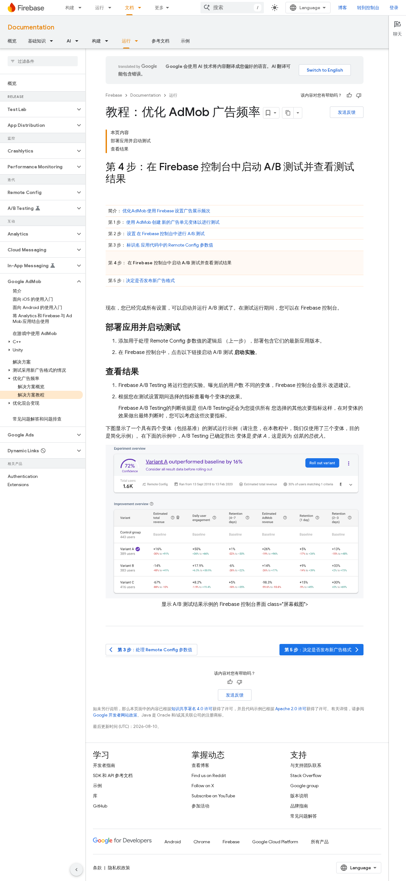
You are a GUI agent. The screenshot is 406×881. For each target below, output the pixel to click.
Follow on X (203, 785)
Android (172, 842)
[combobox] (232, 7)
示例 (185, 41)
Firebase (114, 95)
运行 (99, 7)
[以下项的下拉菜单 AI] (78, 40)
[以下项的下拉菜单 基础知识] (53, 40)
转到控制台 (368, 7)
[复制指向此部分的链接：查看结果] (145, 372)
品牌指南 (299, 806)
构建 (69, 7)
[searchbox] (43, 61)
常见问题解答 (303, 816)
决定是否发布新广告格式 (150, 280)
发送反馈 (347, 112)
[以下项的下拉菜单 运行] (111, 7)
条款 (97, 867)
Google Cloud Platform (275, 842)
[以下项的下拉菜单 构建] (81, 7)
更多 (159, 7)
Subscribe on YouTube (213, 796)
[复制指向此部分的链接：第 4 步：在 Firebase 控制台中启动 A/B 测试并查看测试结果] (132, 179)
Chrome (201, 842)
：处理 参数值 (150, 650)
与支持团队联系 (305, 765)
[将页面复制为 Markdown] (288, 112)
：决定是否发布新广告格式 (322, 650)
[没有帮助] (358, 95)
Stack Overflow (305, 775)
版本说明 (299, 796)
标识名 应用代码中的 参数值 (170, 245)
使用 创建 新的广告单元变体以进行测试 (172, 222)
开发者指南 (104, 765)
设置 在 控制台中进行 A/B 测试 (166, 233)
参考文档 (160, 41)
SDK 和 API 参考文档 (113, 775)
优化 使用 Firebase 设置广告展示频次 (166, 211)
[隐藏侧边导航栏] (76, 869)
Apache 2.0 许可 (290, 708)
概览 (12, 41)
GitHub (100, 806)
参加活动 (200, 806)
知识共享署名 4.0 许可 (192, 708)
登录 (394, 7)
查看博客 (200, 765)
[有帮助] (349, 95)
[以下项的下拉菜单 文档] (141, 7)
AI (69, 41)
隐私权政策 (119, 867)
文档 (129, 7)
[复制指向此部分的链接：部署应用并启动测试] (186, 327)
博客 (342, 7)
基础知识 (37, 41)
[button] (37, 109)
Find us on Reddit (209, 775)
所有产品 (320, 842)
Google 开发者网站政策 (115, 715)
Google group (304, 785)
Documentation (31, 27)
